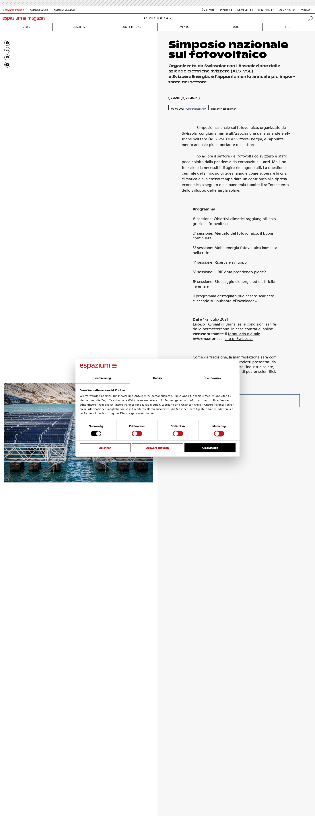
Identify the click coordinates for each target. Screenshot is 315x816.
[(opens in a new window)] (7, 64)
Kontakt (306, 9)
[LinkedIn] (7, 50)
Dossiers (79, 27)
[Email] (7, 57)
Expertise (225, 9)
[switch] (137, 433)
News (26, 27)
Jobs (236, 27)
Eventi (175, 97)
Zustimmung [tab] (103, 378)
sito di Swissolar (239, 338)
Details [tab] (157, 378)
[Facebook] (7, 42)
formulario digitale (244, 333)
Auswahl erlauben (157, 448)
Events (184, 27)
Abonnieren (287, 9)
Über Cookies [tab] (212, 378)
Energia (191, 97)
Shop (288, 27)
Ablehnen (105, 448)
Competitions (131, 27)
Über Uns (208, 9)
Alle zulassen (210, 448)
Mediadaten (266, 9)
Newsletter (245, 9)
